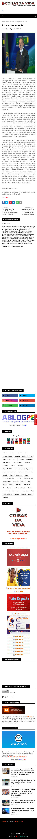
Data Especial (6, 462)
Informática (19, 475)
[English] (9, 443)
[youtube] (27, 400)
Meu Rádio (16, 481)
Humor (11, 475)
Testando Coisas (7, 494)
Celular (24, 456)
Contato (24, 833)
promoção (18, 484)
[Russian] (24, 440)
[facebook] (10, 395)
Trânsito (23, 494)
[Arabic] (9, 440)
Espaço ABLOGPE (7, 469)
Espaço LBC (29, 469)
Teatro (23, 491)
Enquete (13, 465)
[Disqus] (18, 315)
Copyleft (4, 821)
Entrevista (20, 465)
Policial (12, 21)
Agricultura (15, 453)
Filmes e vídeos (29, 472)
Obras (23, 481)
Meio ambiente (7, 481)
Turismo (30, 494)
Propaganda (27, 484)
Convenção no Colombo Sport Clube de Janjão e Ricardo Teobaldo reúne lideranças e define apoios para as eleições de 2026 (23, 792)
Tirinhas (16, 494)
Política (11, 484)
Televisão (30, 491)
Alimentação (23, 453)
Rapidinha (16, 488)
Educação (5, 465)
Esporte (14, 472)
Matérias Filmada (28, 478)
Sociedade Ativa (15, 491)
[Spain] (20, 443)
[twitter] (27, 395)
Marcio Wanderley (7, 29)
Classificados (6, 459)
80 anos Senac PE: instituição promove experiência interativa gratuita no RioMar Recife (23, 782)
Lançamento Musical (8, 478)
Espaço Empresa (19, 469)
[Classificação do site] (13, 714)
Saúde (30, 488)
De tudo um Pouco (17, 462)
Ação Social (6, 453)
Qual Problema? (7, 488)
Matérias (19, 478)
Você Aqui (5, 497)
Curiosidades (29, 459)
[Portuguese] (28, 440)
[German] (16, 443)
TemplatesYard (23, 836)
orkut (28, 481)
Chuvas (30, 456)
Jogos (26, 475)
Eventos (20, 472)
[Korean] (13, 440)
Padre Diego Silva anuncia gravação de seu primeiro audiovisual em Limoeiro (23, 801)
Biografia (17, 456)
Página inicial (5, 21)
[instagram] (10, 400)
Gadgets (5, 475)
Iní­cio (12, 833)
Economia (27, 462)
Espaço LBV (6, 472)
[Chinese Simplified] (20, 440)
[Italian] (24, 443)
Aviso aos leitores (7, 456)
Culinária (21, 459)
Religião (23, 488)
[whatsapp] (10, 405)
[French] (13, 443)
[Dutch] (28, 443)
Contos (15, 459)
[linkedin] (27, 405)
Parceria (18, 833)
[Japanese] (16, 440)
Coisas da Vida (19, 821)
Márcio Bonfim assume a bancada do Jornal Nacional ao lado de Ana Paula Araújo (22, 810)
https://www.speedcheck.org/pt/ (17, 756)
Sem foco (5, 491)
